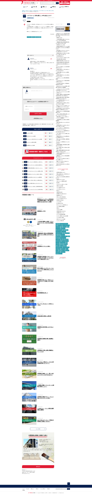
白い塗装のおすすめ (60, 203)
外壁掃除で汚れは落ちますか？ (62, 193)
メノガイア (60, 225)
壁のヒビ (58, 190)
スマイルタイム (62, 242)
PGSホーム (67, 250)
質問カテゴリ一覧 (43, 10)
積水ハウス (63, 250)
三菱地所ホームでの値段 (31, 145)
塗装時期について (59, 195)
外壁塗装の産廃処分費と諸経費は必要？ (63, 62)
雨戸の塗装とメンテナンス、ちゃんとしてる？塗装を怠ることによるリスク (45, 269)
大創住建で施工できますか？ (61, 211)
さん (32, 58)
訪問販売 (57, 223)
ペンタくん (57, 244)
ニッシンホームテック (66, 225)
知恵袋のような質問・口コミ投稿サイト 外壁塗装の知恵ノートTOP (31, 10)
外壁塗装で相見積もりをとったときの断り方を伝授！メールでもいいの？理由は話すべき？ (45, 258)
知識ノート (45, 7)
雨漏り (68, 226)
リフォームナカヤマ (66, 247)
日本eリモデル (58, 236)
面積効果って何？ (41, 211)
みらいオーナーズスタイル (64, 223)
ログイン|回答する (42, 488)
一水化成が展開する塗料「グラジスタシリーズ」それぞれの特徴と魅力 (45, 223)
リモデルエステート (59, 247)
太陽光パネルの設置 (60, 185)
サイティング (67, 233)
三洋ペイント (63, 228)
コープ (57, 250)
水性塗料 (66, 239)
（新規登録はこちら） (38, 118)
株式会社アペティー (59, 253)
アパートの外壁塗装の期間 (61, 214)
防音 (59, 234)
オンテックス (58, 228)
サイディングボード (64, 236)
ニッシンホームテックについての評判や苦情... (35, 189)
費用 (63, 233)
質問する (54, 7)
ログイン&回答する (65, 7)
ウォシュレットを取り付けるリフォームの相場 (34, 139)
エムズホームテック (59, 233)
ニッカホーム (58, 239)
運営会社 (48, 488)
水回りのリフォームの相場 (31, 136)
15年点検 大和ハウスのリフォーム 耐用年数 (35, 177)
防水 (59, 250)
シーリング (57, 242)
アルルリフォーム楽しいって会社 (62, 184)
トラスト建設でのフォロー (61, 187)
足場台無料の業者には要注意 (44, 316)
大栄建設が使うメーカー (60, 212)
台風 (63, 239)
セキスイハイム (58, 231)
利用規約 (24, 490)
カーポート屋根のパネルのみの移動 (62, 215)
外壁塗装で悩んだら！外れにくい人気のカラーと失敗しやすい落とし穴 (45, 281)
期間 (66, 242)
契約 (56, 234)
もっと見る (38, 428)
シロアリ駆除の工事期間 (60, 206)
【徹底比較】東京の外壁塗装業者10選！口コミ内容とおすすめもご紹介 (45, 235)
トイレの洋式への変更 (60, 217)
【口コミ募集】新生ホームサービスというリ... (35, 183)
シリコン (64, 226)
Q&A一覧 (35, 7)
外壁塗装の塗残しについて (61, 172)
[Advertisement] (40, 46)
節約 (69, 236)
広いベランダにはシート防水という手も (63, 57)
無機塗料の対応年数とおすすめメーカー (63, 60)
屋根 (56, 225)
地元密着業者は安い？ (42, 292)
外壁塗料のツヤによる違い (43, 246)
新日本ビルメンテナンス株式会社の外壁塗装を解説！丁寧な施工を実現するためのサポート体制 (45, 200)
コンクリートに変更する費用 (31, 142)
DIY (61, 239)
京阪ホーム (57, 245)
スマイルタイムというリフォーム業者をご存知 (35, 171)
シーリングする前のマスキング (62, 198)
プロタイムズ (58, 226)
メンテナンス (64, 231)
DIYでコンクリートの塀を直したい (62, 204)
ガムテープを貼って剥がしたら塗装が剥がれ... (35, 180)
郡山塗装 (58, 182)
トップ (26, 7)
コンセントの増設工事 (60, 220)
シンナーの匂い (59, 201)
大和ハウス (65, 244)
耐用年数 (61, 244)
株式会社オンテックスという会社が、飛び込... (35, 174)
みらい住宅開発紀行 (63, 245)
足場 (61, 226)
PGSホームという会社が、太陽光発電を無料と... (35, 186)
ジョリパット (63, 234)
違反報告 (52, 34)
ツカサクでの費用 (59, 209)
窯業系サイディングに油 (60, 179)
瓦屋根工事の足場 (59, 192)
